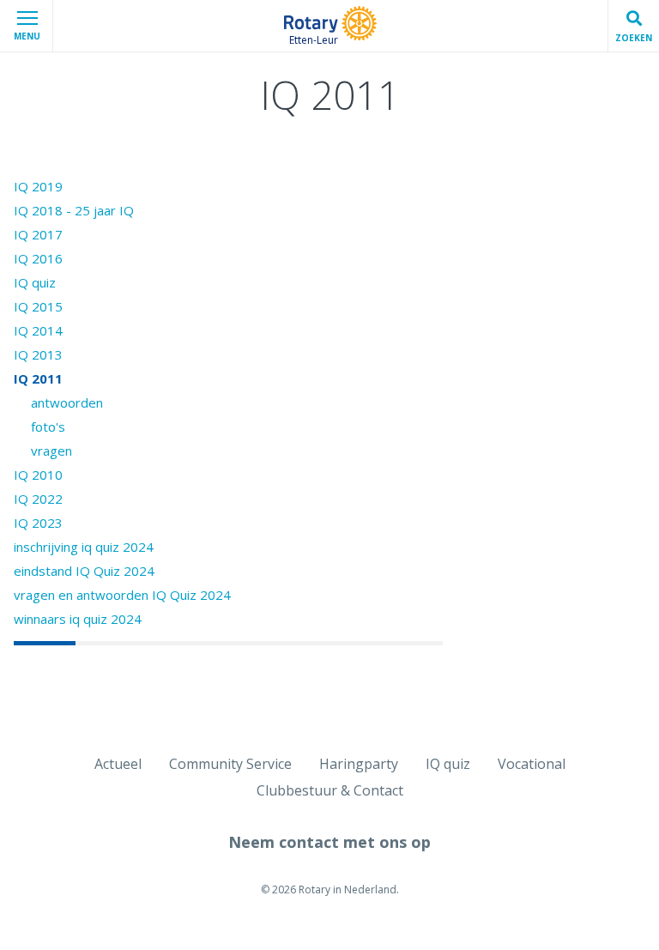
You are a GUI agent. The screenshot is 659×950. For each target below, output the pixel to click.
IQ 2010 (38, 474)
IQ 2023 (38, 522)
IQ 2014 (38, 330)
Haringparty (358, 763)
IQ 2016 (38, 258)
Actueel (118, 763)
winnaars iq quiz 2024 (78, 618)
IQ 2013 (38, 354)
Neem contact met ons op (329, 842)
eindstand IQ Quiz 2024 (84, 570)
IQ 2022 (38, 498)
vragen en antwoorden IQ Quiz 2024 (122, 594)
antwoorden (67, 402)
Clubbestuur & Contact (330, 790)
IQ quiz (35, 282)
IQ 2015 (38, 306)
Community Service (230, 763)
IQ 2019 (38, 186)
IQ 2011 (38, 378)
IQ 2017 (38, 234)
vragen (51, 450)
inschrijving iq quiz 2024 (84, 546)
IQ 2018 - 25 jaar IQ (74, 210)
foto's (48, 426)
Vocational (531, 763)
